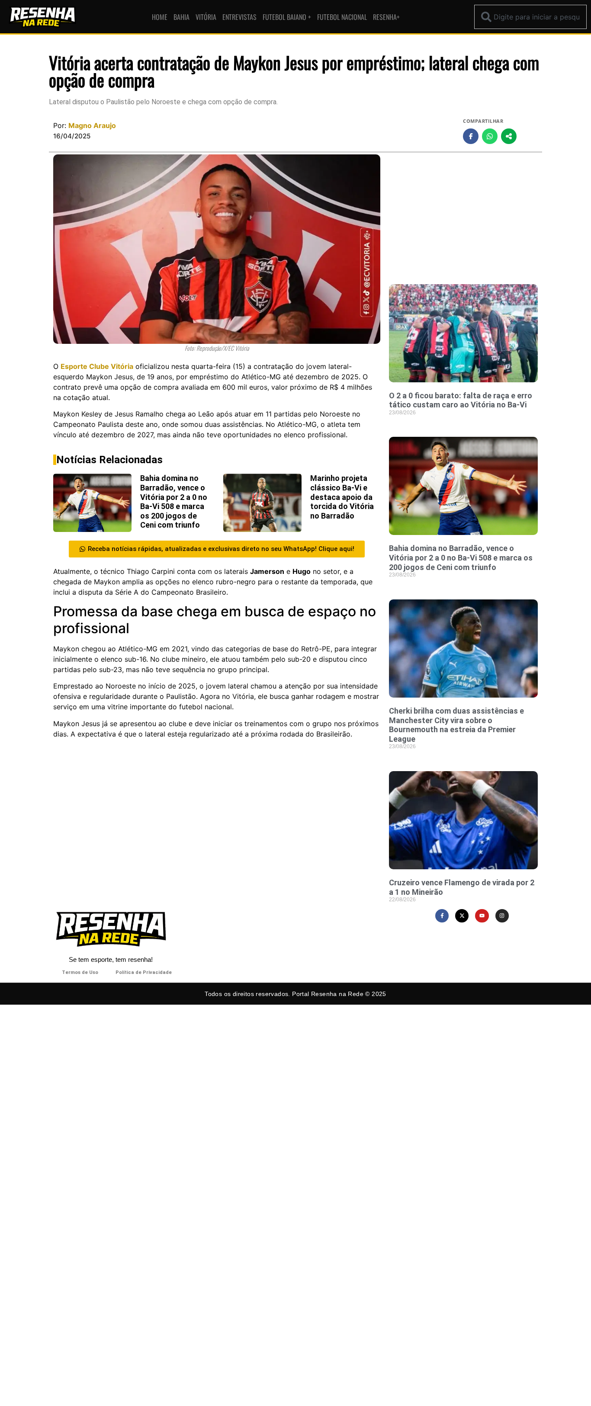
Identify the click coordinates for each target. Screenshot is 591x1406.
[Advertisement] (463, 214)
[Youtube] (481, 915)
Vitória (206, 17)
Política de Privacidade (144, 972)
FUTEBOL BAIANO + (287, 17)
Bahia (181, 17)
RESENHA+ (386, 17)
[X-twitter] (462, 915)
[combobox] (530, 17)
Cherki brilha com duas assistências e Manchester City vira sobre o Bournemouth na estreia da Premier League (456, 724)
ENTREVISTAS (239, 17)
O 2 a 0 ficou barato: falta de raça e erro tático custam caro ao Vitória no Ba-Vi (460, 400)
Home (159, 17)
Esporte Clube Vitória (97, 366)
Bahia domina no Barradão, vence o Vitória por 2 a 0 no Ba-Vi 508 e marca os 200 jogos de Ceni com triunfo (173, 501)
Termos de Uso (80, 972)
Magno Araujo (92, 125)
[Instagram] (502, 915)
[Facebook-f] (442, 915)
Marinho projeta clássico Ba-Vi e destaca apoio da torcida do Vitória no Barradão (342, 497)
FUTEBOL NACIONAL (342, 17)
